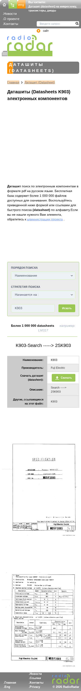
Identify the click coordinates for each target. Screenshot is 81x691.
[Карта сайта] (13, 4)
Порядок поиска (24, 267)
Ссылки (35, 678)
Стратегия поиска (25, 286)
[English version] (21, 4)
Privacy (35, 687)
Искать (67, 308)
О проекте (11, 19)
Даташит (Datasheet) (40, 82)
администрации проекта (45, 219)
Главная (13, 82)
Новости (10, 14)
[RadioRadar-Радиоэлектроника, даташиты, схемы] (4, 4)
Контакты (11, 24)
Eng (7, 687)
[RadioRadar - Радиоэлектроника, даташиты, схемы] (27, 43)
